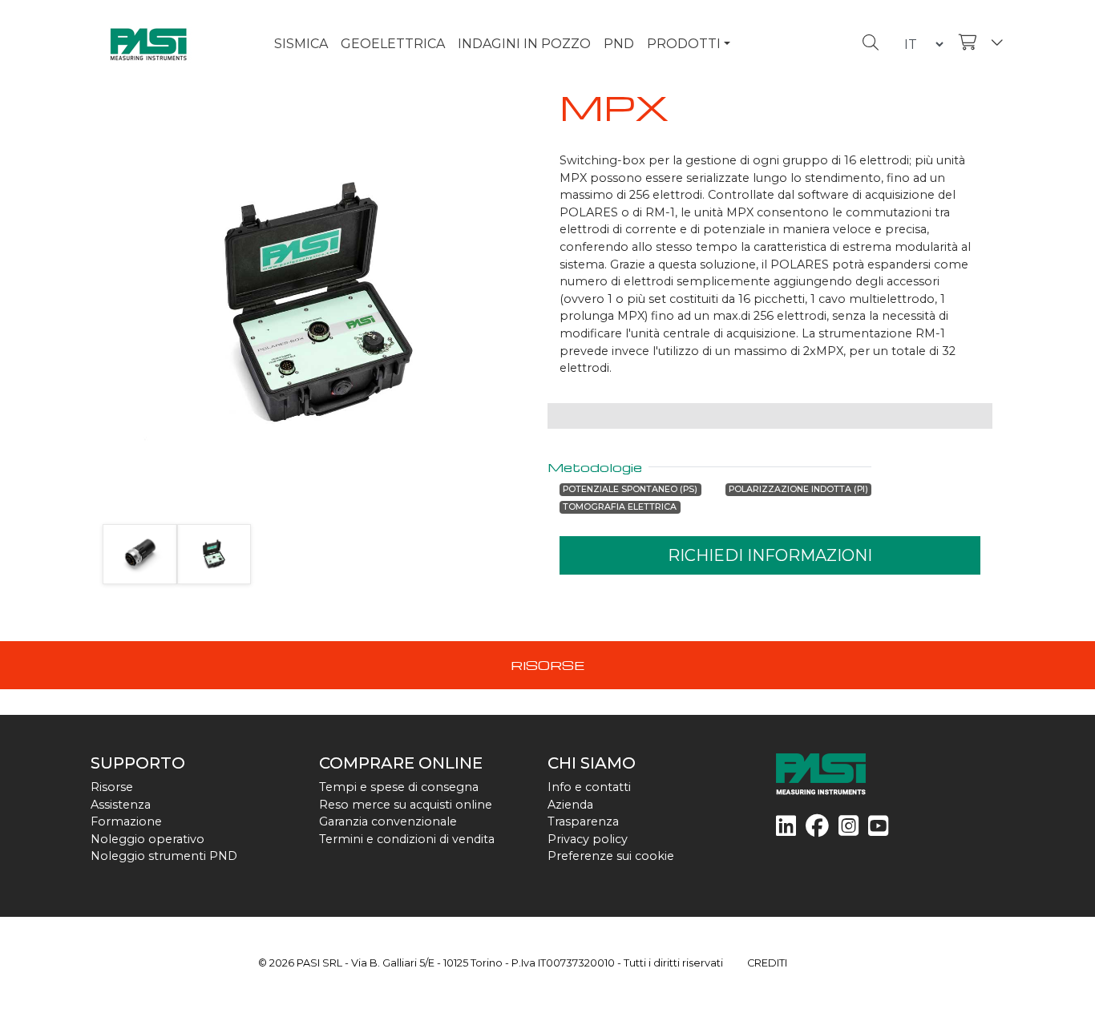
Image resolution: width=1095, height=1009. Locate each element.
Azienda (570, 804)
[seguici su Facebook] (817, 830)
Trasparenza (583, 821)
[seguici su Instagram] (848, 830)
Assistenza (121, 804)
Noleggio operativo (147, 839)
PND (619, 43)
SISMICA (301, 43)
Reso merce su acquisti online (405, 804)
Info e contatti (589, 787)
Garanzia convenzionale (388, 821)
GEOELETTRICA (393, 43)
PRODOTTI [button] (684, 43)
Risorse (112, 787)
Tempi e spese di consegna (399, 787)
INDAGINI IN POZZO (524, 43)
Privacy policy (588, 839)
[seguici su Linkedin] (786, 830)
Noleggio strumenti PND (164, 856)
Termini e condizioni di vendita (407, 839)
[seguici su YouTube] (878, 830)
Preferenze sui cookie (611, 856)
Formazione (126, 821)
